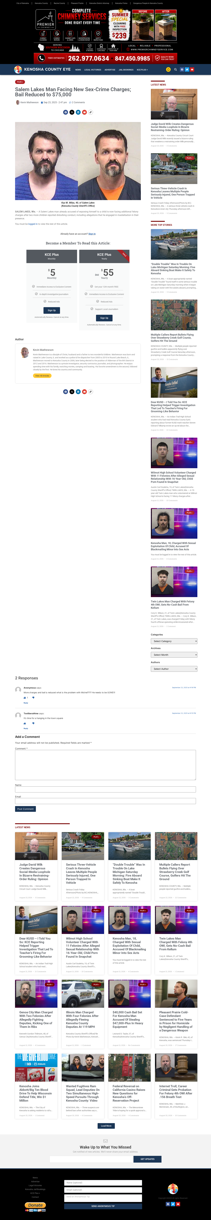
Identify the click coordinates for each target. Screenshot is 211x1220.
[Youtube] (192, 69)
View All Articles (42, 376)
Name (18, 785)
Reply (26, 703)
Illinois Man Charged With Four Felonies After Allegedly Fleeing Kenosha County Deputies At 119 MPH (82, 1020)
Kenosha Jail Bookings (35, 1189)
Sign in (92, 233)
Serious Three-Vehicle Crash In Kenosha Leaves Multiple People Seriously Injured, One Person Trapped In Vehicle (173, 193)
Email (18, 796)
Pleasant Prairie (77, 3)
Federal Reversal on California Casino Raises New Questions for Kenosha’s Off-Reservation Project (129, 1093)
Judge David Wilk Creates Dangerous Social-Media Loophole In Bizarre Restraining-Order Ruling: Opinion (172, 127)
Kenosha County (41, 3)
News (78, 70)
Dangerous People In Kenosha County (148, 3)
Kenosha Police (121, 3)
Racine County (59, 3)
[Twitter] (187, 69)
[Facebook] (182, 69)
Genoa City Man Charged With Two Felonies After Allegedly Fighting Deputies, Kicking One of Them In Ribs (36, 1020)
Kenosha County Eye (47, 69)
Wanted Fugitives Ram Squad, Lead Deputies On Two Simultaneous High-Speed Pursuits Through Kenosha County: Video (83, 1093)
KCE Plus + (142, 70)
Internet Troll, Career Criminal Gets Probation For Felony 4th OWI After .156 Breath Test (175, 1092)
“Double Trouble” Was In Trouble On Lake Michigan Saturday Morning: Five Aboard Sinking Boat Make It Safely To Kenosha (173, 269)
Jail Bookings (126, 70)
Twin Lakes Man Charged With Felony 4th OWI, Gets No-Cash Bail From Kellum (172, 604)
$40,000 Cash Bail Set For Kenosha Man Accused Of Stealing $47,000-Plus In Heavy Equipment (128, 1020)
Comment (21, 748)
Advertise (110, 70)
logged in (33, 224)
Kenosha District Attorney (99, 3)
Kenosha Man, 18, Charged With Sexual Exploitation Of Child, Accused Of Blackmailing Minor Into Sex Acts (173, 546)
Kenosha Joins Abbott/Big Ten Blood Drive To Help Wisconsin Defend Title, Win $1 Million (35, 1093)
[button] (175, 69)
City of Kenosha (23, 3)
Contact (35, 1197)
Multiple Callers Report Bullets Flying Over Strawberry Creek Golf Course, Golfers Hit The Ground (172, 337)
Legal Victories (92, 70)
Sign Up (52, 310)
